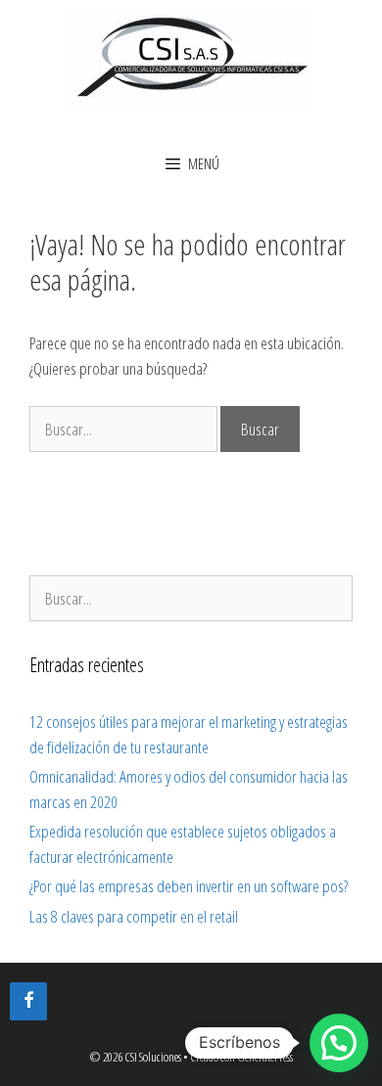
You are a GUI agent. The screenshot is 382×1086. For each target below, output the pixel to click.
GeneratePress (265, 1056)
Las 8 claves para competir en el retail (133, 916)
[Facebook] (28, 1001)
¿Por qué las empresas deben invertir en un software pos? (188, 886)
